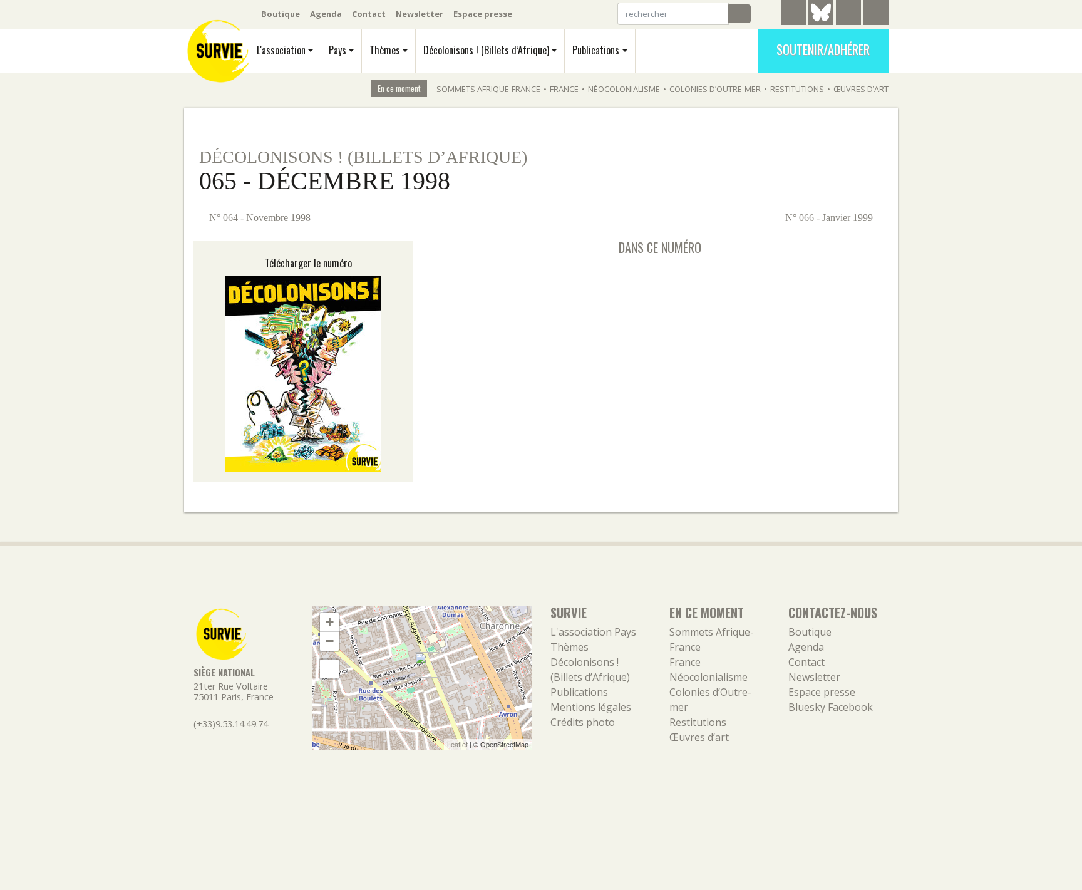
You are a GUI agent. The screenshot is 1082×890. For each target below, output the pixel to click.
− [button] (330, 641)
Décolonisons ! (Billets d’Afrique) (486, 50)
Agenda (326, 13)
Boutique (280, 13)
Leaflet (457, 744)
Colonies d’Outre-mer (715, 89)
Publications (595, 50)
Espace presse (482, 13)
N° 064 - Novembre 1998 (259, 217)
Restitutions (797, 89)
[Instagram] (876, 14)
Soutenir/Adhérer (823, 49)
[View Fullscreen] (329, 669)
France (564, 89)
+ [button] (330, 622)
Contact (369, 13)
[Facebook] (848, 14)
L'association (281, 50)
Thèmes (384, 50)
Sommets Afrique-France (488, 89)
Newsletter (419, 13)
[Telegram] (793, 14)
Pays (337, 50)
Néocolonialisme (624, 89)
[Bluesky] (820, 22)
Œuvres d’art (861, 89)
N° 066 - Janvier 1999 (830, 217)
